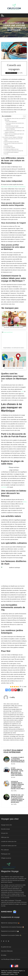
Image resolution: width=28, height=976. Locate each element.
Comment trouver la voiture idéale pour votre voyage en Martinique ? (14, 131)
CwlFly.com (4, 970)
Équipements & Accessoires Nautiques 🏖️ (12, 927)
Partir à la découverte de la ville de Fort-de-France (13, 139)
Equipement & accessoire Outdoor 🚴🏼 (11, 935)
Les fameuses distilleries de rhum (11, 149)
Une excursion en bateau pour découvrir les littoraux (13, 144)
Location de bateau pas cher (8, 845)
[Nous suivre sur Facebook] (1, 941)
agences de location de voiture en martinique (13, 186)
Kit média (3, 955)
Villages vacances (6, 858)
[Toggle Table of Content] (23, 116)
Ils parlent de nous (6, 947)
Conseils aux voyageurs (14, 67)
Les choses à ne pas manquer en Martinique (13, 137)
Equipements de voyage (10, 917)
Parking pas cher (5, 854)
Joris (14, 763)
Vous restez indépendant (11, 121)
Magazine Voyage (10, 871)
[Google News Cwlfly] (14, 912)
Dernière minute (5, 829)
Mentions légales (18, 970)
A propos (9, 972)
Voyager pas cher (10, 819)
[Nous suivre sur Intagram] (6, 941)
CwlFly (21, 72)
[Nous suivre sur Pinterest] (8, 941)
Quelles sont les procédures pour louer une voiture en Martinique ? (14, 134)
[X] (18, 690)
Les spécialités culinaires (9, 147)
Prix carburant (5, 849)
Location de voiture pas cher (8, 841)
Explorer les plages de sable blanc (11, 141)
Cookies (12, 974)
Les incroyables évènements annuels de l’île (13, 150)
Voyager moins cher (6, 825)
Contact (10, 970)
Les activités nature (8, 146)
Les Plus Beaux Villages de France (10, 959)
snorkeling (4, 487)
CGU (16, 974)
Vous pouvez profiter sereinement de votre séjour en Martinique (15, 128)
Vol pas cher (4, 833)
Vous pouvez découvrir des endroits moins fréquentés (15, 124)
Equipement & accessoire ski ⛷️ (10, 931)
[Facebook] (6, 690)
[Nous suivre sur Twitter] (3, 941)
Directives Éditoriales (7, 951)
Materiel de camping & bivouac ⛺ (10, 923)
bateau (24, 501)
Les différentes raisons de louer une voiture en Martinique (15, 119)
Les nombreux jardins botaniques (11, 152)
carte (22, 391)
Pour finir (6, 153)
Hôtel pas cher (5, 837)
